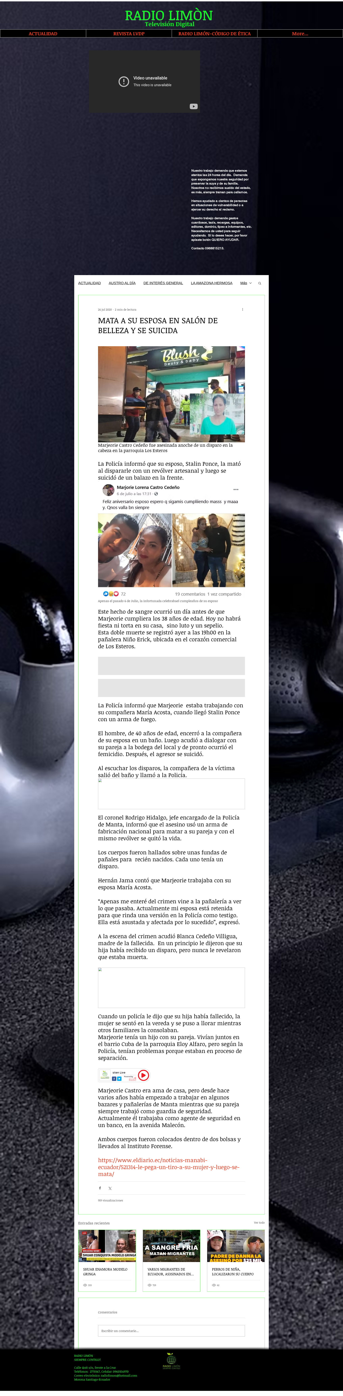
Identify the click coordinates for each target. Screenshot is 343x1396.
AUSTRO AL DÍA (122, 283)
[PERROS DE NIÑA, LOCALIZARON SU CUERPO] (236, 1246)
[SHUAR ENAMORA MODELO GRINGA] (107, 1246)
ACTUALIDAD (89, 283)
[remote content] (171, 1075)
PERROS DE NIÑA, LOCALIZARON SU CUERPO (233, 1271)
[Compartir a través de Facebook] (100, 1188)
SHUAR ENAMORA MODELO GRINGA (105, 1271)
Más (243, 283)
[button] (260, 283)
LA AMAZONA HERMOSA (211, 283)
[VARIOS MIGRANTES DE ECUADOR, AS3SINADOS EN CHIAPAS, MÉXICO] (171, 1246)
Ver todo (259, 1222)
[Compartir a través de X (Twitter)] (110, 1188)
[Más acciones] (242, 309)
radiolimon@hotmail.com (119, 1375)
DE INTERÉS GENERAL (163, 283)
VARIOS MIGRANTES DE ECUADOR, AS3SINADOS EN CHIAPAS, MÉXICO (169, 1271)
